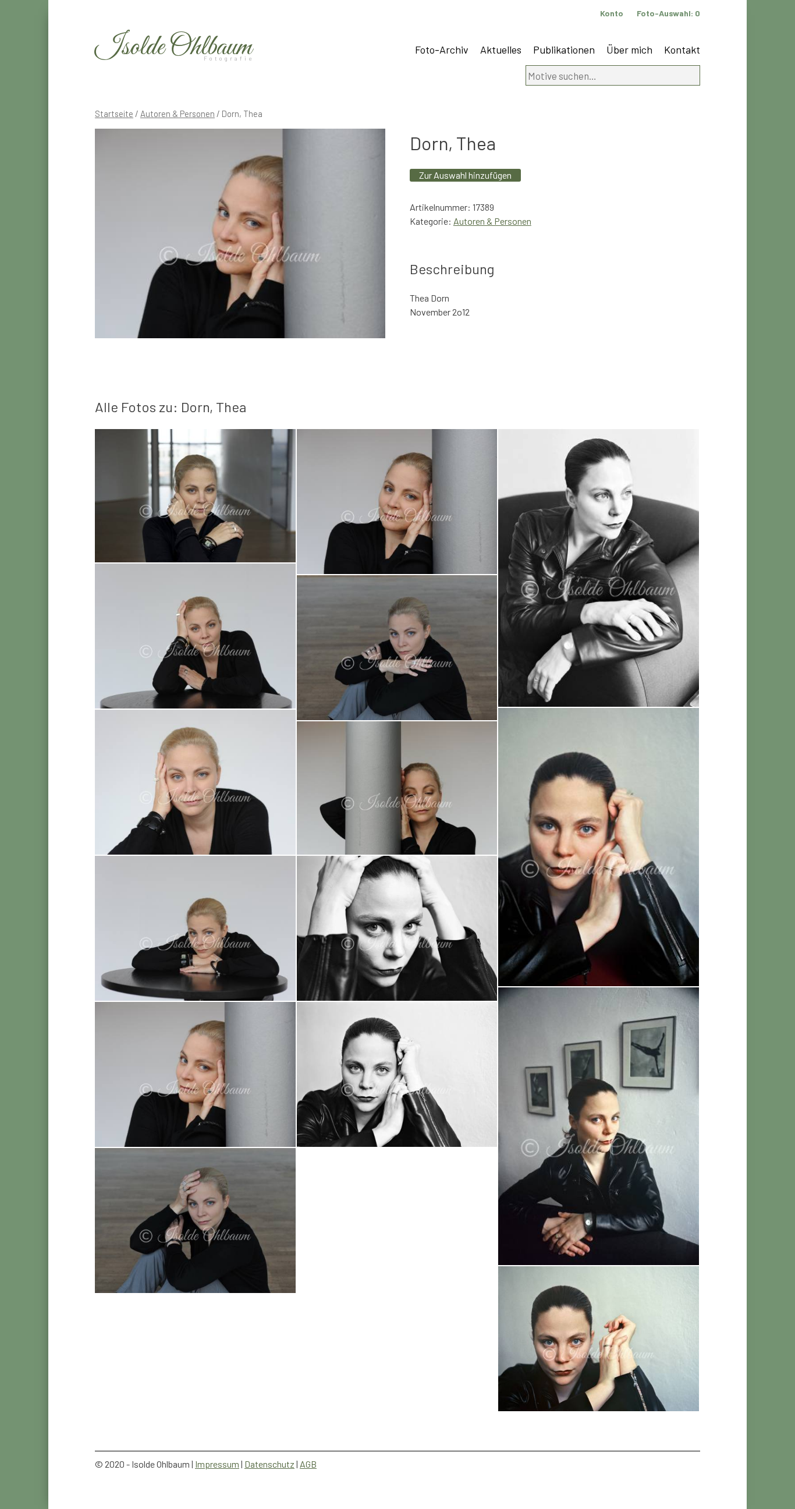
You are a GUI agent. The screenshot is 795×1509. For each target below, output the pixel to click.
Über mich (629, 49)
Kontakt (682, 49)
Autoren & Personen (177, 113)
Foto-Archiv (442, 49)
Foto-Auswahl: (668, 13)
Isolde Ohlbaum (173, 47)
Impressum (217, 1463)
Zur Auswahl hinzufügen (465, 174)
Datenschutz (269, 1463)
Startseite (114, 113)
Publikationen (564, 49)
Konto (611, 13)
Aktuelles (500, 49)
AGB (308, 1463)
